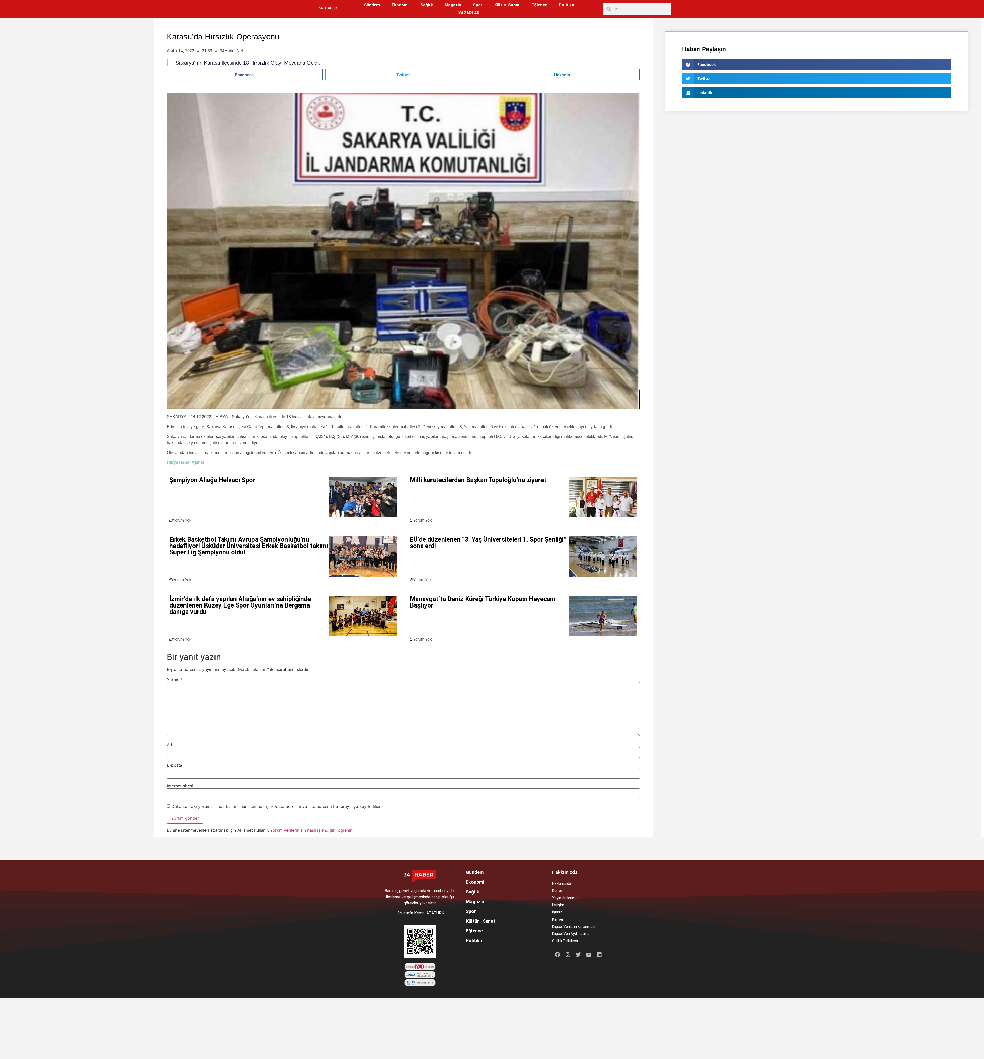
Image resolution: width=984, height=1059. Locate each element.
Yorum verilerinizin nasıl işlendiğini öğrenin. (311, 830)
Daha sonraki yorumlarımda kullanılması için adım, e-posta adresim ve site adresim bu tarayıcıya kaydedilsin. (276, 806)
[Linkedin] (599, 955)
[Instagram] (568, 955)
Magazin (453, 5)
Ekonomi (400, 5)
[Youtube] (589, 955)
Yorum (175, 679)
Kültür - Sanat (480, 921)
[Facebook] (557, 955)
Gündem (372, 5)
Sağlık (426, 5)
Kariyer (557, 919)
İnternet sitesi (180, 786)
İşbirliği (557, 912)
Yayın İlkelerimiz (565, 898)
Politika (566, 5)
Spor (478, 5)
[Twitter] (578, 955)
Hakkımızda (561, 883)
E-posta (174, 765)
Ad (169, 745)
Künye (557, 891)
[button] (245, 74)
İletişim (558, 905)
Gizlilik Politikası (565, 941)
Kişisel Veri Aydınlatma (570, 934)
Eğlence (539, 5)
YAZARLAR (468, 13)
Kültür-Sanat (507, 5)
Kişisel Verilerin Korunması (573, 926)
